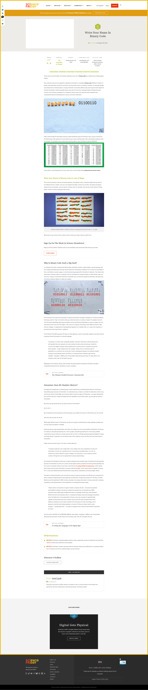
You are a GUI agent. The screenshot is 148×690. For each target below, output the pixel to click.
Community (78, 5)
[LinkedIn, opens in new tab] (42, 673)
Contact (53, 676)
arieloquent (52, 581)
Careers (52, 674)
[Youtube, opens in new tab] (31, 673)
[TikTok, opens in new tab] (29, 673)
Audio (48, 5)
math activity (97, 60)
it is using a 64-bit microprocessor (85, 466)
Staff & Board (54, 672)
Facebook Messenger (3, 10)
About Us (53, 659)
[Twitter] (3, 13)
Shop (107, 5)
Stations (53, 669)
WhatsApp (3, 20)
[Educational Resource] (98, 27)
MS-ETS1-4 (49, 546)
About (88, 5)
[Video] (74, 616)
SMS (3, 17)
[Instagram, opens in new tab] (26, 673)
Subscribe (50, 253)
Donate (114, 5)
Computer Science (97, 62)
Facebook (3, 6)
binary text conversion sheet (92, 170)
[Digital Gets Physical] (74, 631)
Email (3, 23)
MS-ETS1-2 (49, 540)
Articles (57, 5)
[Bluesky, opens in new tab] (37, 673)
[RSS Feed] (44, 673)
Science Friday (32, 5)
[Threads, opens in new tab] (39, 673)
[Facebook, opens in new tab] (34, 673)
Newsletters (54, 667)
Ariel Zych (93, 43)
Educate (67, 5)
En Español (100, 5)
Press (52, 679)
